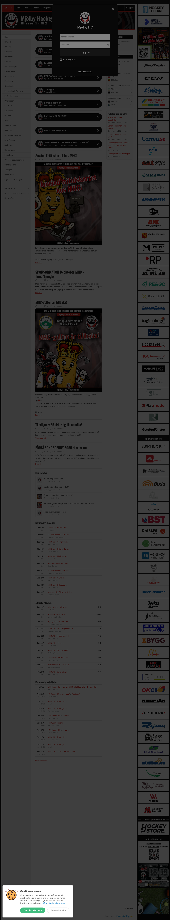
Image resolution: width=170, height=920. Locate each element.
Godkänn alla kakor (33, 910)
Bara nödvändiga (58, 910)
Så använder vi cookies (53, 903)
